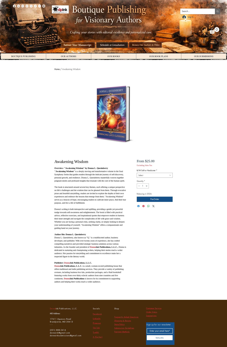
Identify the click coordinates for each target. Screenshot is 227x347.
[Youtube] (43, 6)
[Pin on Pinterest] (143, 206)
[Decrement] (138, 186)
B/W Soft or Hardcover (147, 170)
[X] (39, 6)
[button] (214, 30)
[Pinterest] (26, 6)
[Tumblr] (31, 6)
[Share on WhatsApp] (148, 206)
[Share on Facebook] (138, 206)
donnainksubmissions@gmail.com (66, 335)
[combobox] (155, 175)
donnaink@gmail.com (60, 332)
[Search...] (217, 11)
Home (57, 69)
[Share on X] (153, 206)
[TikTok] (35, 6)
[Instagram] (22, 6)
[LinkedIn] (18, 6)
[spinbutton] (142, 186)
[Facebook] (14, 6)
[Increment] (146, 186)
